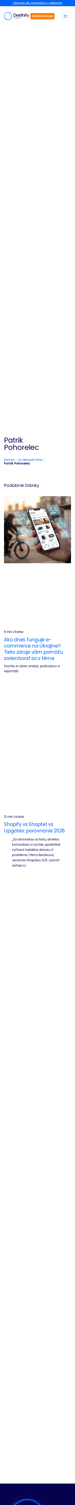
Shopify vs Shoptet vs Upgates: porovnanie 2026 (34, 827)
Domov (9, 460)
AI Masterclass (42, 16)
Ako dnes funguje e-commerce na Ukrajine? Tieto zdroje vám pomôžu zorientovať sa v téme (33, 649)
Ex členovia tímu (30, 460)
